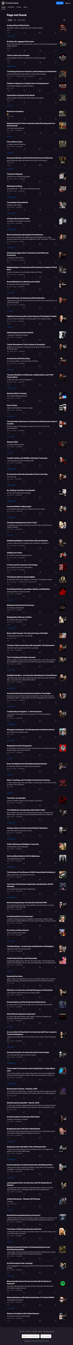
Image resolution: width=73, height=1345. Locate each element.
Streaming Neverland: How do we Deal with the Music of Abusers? (29, 1282)
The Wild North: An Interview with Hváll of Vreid (26, 810)
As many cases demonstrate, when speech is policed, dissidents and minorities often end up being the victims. (29, 1017)
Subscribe (60, 3)
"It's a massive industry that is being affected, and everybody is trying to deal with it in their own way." (30, 906)
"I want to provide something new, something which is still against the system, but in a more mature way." (30, 1150)
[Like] (8, 181)
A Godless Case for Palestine (16, 144)
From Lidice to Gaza (14, 142)
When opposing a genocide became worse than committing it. (27, 160)
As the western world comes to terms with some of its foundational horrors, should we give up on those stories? (32, 749)
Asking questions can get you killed (18, 592)
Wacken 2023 (12, 442)
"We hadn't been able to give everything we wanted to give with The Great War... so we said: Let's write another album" (31, 679)
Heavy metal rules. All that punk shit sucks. (21, 875)
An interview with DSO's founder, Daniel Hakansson (24, 766)
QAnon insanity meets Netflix (16, 933)
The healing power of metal (16, 859)
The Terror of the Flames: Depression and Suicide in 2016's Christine (30, 885)
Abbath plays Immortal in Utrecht (20, 333)
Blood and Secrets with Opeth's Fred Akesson (25, 235)
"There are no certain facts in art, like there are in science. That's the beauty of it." (31, 1038)
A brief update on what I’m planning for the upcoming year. (26, 58)
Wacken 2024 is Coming (16, 393)
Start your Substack (31, 1336)
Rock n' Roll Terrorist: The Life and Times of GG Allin (27, 633)
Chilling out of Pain (14, 553)
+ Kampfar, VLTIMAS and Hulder (17, 335)
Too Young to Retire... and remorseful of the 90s (22, 361)
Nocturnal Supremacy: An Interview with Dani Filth (27, 903)
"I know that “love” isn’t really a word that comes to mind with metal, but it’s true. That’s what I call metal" (31, 1232)
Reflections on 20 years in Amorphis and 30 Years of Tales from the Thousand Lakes (29, 348)
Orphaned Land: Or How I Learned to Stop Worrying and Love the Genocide (31, 124)
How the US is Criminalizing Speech (18, 176)
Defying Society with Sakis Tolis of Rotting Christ (26, 1147)
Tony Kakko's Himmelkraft (17, 202)
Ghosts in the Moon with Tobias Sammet (23, 1313)
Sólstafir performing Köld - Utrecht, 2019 (23, 1103)
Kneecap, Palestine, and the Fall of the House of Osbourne (30, 158)
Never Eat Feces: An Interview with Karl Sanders (26, 298)
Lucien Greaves (29, 76)
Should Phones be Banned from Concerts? (23, 1215)
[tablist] (16, 20)
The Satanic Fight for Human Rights (21, 577)
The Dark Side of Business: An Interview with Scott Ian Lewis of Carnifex (32, 423)
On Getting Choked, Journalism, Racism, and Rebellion (28, 589)
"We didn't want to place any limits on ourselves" (23, 648)
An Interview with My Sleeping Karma (19, 555)
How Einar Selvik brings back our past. (19, 830)
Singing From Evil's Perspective (19, 746)
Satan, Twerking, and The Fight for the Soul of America (28, 780)
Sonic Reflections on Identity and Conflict (23, 282)
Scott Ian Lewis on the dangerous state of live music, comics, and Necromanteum (28, 427)
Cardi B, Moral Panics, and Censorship (22, 958)
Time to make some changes (18, 55)
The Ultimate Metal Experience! (17, 396)
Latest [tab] (10, 20)
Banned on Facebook (15, 111)
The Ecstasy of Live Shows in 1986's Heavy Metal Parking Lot (31, 872)
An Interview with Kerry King (18, 358)
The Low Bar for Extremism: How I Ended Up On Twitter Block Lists (31, 1069)
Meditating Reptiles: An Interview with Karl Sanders (27, 541)
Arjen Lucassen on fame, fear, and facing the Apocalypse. (25, 98)
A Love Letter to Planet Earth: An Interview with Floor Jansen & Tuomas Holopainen (32, 1033)
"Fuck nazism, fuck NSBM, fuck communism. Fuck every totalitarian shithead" (29, 715)
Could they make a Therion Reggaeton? (20, 380)
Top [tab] (15, 20)
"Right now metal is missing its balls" (19, 949)
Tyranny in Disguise (15, 174)
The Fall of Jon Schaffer (16, 798)
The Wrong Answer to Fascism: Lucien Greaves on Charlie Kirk (31, 71)
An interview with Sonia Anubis (17, 620)
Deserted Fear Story (15, 976)
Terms (40, 1331)
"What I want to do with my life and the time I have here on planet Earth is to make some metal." (32, 301)
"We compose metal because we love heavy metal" (23, 993)
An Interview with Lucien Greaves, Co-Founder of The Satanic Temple (29, 579)
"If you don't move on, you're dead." (19, 1316)
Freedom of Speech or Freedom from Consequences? (28, 83)
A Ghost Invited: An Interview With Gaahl (23, 1117)
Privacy (35, 1331)
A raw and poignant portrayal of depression (21, 889)
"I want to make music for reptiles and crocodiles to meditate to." (28, 543)
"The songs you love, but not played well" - (21, 461)
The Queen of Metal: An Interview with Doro (24, 1229)
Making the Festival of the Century (20, 605)
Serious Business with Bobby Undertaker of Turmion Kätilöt (30, 1297)
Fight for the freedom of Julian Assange (20, 408)
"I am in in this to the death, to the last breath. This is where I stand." (29, 319)
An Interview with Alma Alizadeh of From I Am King (27, 474)
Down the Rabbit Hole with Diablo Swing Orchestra (27, 764)
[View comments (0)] (24, 32)
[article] (36, 29)
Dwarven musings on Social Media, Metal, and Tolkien (24, 272)
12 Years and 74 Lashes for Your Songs (22, 565)
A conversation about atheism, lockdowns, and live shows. (26, 509)
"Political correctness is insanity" (17, 1119)
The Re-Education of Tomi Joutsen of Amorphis (26, 344)
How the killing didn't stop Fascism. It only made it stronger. (26, 74)
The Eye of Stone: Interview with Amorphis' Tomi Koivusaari (30, 645)
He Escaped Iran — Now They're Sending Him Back (23, 189)
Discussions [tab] (21, 20)
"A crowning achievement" (15, 608)
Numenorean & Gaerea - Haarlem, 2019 (22, 1089)
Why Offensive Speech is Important (21, 1014)
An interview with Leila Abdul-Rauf (18, 284)
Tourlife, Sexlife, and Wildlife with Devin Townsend (27, 458)
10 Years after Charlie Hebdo (18, 219)
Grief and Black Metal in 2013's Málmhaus (23, 856)
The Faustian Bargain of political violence (20, 86)
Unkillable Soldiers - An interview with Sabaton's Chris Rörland (32, 675)
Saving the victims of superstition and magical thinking (25, 28)
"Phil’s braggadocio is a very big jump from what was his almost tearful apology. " (30, 1267)
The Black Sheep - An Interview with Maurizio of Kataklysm (30, 946)
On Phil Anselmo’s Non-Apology (20, 1263)
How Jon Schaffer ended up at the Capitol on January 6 (24, 801)
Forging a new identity (14, 205)
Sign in (67, 3)
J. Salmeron (18, 76)
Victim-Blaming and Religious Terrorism (23, 844)
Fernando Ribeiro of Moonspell (19, 506)
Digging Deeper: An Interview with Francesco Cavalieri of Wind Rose (32, 268)
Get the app (46, 1336)
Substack (27, 1341)
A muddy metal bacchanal (15, 444)
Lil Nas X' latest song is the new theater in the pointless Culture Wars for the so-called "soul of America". (31, 783)
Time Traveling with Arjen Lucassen (21, 657)
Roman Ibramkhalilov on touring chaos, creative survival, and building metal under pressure (32, 45)
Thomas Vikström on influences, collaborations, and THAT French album (30, 376)
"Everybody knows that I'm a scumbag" (20, 636)
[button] (3, 7)
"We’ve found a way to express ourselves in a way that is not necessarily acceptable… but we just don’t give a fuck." (30, 1168)
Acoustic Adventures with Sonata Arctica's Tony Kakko (29, 693)
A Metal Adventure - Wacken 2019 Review (23, 1199)
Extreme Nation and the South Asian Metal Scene (26, 1002)
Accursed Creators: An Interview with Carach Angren (28, 1052)
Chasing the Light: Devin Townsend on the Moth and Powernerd (27, 254)
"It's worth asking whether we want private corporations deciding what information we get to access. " (30, 1287)
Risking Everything (14, 186)
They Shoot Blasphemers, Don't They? (22, 523)
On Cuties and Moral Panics (18, 930)
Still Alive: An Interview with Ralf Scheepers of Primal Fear (30, 990)
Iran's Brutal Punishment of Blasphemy (20, 567)
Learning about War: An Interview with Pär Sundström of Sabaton (29, 1184)
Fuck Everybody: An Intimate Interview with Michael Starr (29, 1165)
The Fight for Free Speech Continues (18, 221)
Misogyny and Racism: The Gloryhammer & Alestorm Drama (30, 730)
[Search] (64, 20)
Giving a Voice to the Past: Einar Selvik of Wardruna (27, 828)
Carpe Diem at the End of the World (21, 95)
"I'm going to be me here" (15, 258)
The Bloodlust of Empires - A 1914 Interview (24, 712)
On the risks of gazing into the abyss (19, 493)
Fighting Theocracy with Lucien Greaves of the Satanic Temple (32, 316)
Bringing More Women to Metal (19, 617)
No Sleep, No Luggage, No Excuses (20, 41)
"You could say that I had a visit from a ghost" (22, 1055)
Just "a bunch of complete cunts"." (18, 732)
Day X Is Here (12, 405)
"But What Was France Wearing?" (18, 847)
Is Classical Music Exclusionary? (20, 916)
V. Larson (21, 241)
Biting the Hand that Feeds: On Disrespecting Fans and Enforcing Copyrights (28, 1248)
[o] (62, 27)
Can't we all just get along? (15, 128)
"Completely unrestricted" (15, 1300)
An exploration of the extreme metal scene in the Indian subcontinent (29, 1004)
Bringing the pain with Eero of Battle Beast (23, 1129)
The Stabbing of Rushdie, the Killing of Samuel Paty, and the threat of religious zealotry (29, 526)
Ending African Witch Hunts (18, 25)
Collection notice (48, 1331)
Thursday (10, 1201)
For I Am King (11, 477)
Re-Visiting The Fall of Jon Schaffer (21, 490)
